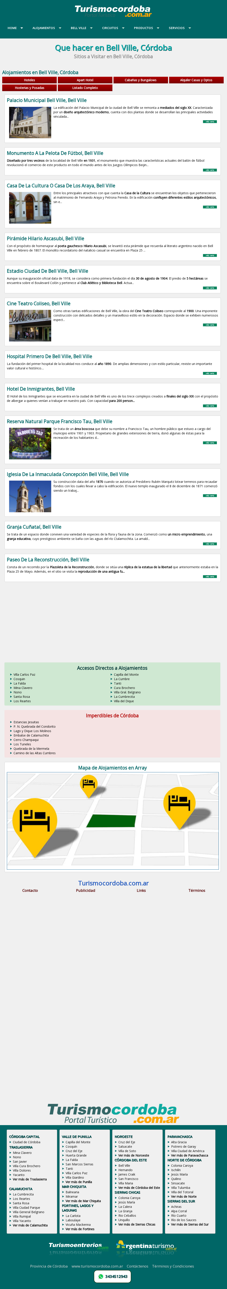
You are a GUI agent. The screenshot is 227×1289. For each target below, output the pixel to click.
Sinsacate (178, 1183)
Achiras (176, 1207)
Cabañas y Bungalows (141, 80)
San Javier (20, 1161)
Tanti (117, 683)
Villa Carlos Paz (24, 674)
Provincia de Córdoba (49, 1266)
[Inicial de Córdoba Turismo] (113, 16)
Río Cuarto (178, 1215)
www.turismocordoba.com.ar (97, 1266)
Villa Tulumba (180, 1187)
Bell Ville (124, 1165)
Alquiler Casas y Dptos (196, 80)
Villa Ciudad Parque (26, 1207)
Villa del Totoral (182, 1192)
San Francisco (128, 1179)
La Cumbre (122, 679)
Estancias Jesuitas (26, 722)
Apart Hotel (85, 80)
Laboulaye (73, 1220)
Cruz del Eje (74, 1151)
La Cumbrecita (124, 696)
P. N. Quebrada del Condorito (35, 726)
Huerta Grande (76, 1155)
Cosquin (19, 679)
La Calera (125, 1207)
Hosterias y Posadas (29, 88)
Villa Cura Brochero (26, 1166)
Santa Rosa (22, 696)
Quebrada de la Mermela (31, 748)
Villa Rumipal (22, 1216)
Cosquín (71, 1146)
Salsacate (125, 1146)
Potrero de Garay (183, 1146)
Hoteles (29, 80)
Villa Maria (125, 1183)
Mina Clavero (23, 688)
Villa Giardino (75, 1177)
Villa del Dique (124, 701)
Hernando (125, 1170)
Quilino (176, 1179)
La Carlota (73, 1216)
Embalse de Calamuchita (31, 735)
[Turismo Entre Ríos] (78, 1261)
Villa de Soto (127, 1151)
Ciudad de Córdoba (26, 1142)
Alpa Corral (179, 1211)
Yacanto (19, 1175)
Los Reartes (22, 701)
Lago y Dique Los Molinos (32, 731)
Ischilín (176, 1170)
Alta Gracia (179, 1142)
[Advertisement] (113, 620)
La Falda (20, 683)
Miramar (72, 1196)
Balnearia (72, 1192)
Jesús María (126, 1202)
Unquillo (124, 1220)
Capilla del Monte (126, 674)
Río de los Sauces (183, 1220)
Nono (18, 692)
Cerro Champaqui (26, 740)
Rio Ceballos (127, 1215)
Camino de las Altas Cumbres (35, 753)
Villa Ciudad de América (187, 1151)
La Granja (125, 1211)
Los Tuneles (22, 744)
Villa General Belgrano (28, 1212)
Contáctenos (137, 1266)
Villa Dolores (22, 1170)
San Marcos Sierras (79, 1164)
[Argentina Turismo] (146, 1261)
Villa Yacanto (22, 1221)
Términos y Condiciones (173, 1266)
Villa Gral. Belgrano (127, 692)
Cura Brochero (124, 688)
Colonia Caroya (129, 1198)
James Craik (126, 1174)
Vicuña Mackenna (78, 1224)
